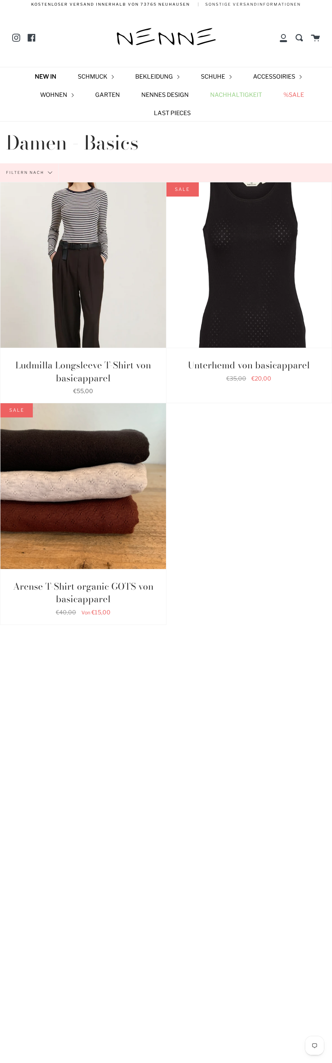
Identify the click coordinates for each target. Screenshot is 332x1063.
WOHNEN (54, 94)
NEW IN (45, 76)
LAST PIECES (172, 113)
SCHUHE (213, 76)
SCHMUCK (93, 76)
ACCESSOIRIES (274, 76)
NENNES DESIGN (165, 94)
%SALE (293, 94)
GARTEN (107, 94)
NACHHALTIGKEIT (236, 94)
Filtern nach (26, 172)
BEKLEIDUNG (154, 76)
